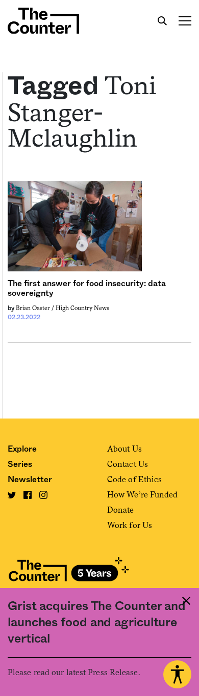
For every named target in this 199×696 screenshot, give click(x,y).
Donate (120, 510)
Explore (22, 449)
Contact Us (127, 464)
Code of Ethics (134, 479)
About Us (124, 449)
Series (20, 464)
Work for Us (129, 525)
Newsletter (30, 480)
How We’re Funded (142, 494)
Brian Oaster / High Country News (62, 308)
